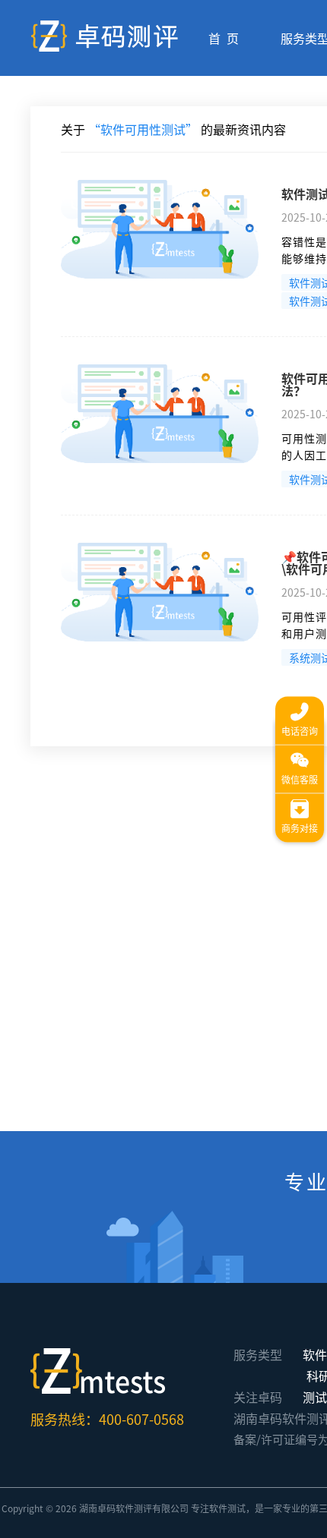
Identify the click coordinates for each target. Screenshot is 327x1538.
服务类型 (257, 1354)
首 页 (223, 38)
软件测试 (227, 1508)
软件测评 (134, 1508)
